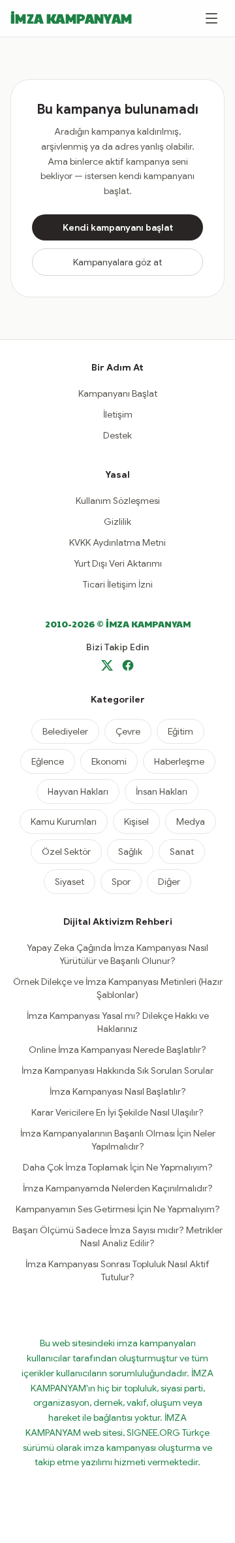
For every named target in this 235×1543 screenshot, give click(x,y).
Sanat (182, 851)
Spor (121, 882)
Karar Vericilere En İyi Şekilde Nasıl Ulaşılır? (117, 1112)
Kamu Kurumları (64, 821)
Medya (190, 821)
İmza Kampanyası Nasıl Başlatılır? (118, 1091)
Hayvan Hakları (78, 791)
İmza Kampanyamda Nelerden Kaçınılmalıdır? (118, 1188)
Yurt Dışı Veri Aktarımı (118, 563)
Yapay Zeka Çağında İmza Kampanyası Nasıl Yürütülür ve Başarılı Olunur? (117, 954)
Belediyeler (65, 731)
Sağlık (130, 851)
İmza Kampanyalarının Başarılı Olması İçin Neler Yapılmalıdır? (117, 1139)
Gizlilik (117, 521)
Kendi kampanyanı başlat (118, 227)
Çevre (128, 731)
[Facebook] (127, 665)
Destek (117, 435)
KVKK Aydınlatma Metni (117, 542)
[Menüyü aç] (211, 18)
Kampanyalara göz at (117, 262)
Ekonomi (109, 761)
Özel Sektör (66, 851)
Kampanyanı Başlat (117, 393)
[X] (107, 665)
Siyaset (69, 882)
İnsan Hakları (161, 791)
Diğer (169, 882)
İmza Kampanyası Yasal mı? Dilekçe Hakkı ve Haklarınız (118, 1022)
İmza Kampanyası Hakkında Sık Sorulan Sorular (117, 1070)
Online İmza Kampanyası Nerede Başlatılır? (117, 1049)
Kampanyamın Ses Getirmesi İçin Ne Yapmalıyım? (118, 1209)
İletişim (118, 414)
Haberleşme (179, 761)
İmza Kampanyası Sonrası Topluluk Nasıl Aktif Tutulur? (117, 1270)
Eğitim (180, 731)
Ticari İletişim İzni (118, 584)
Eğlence (47, 761)
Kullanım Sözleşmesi (118, 500)
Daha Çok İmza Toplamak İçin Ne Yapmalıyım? (118, 1167)
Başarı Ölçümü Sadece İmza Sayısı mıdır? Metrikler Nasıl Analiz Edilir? (117, 1236)
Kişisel (136, 821)
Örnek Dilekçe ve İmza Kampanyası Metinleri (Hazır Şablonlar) (118, 988)
